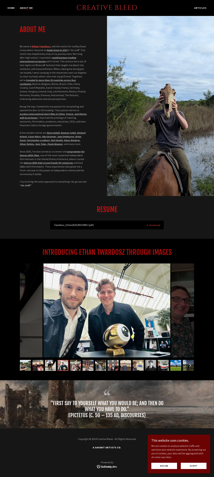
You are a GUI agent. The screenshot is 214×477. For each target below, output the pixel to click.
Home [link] (11, 7)
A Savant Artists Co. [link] (107, 447)
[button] (153, 225)
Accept (193, 466)
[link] (107, 8)
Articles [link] (200, 7)
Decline (164, 466)
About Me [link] (26, 7)
